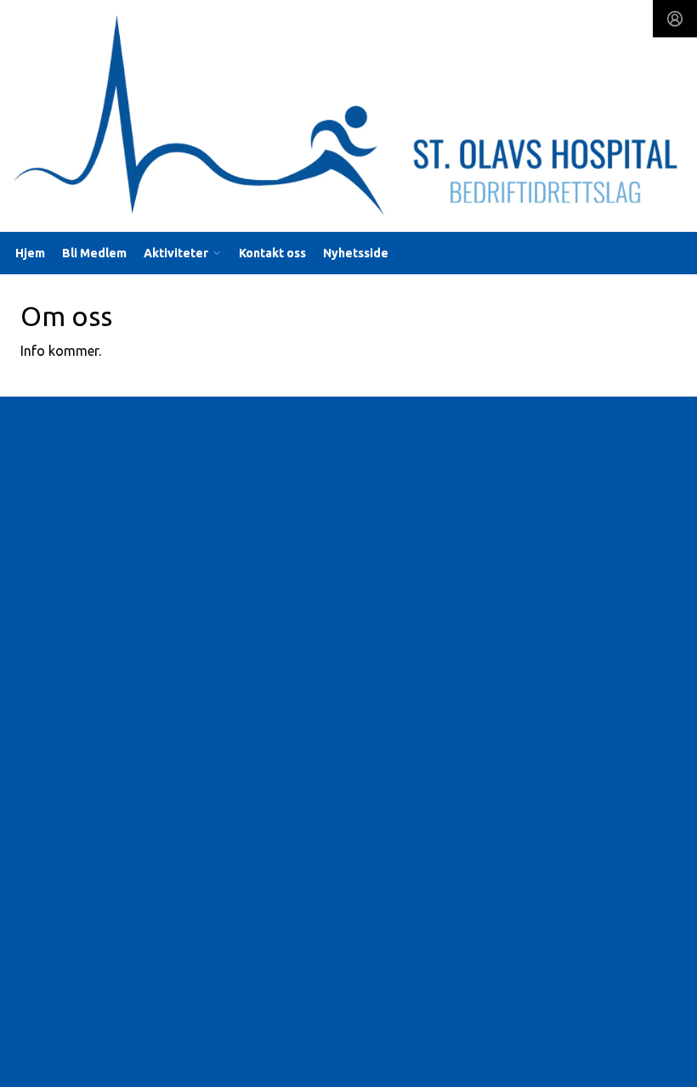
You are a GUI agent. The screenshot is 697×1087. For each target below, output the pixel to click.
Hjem (30, 253)
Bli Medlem (94, 253)
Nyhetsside (355, 253)
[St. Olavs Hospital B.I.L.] (348, 119)
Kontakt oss (272, 253)
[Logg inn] (675, 18)
